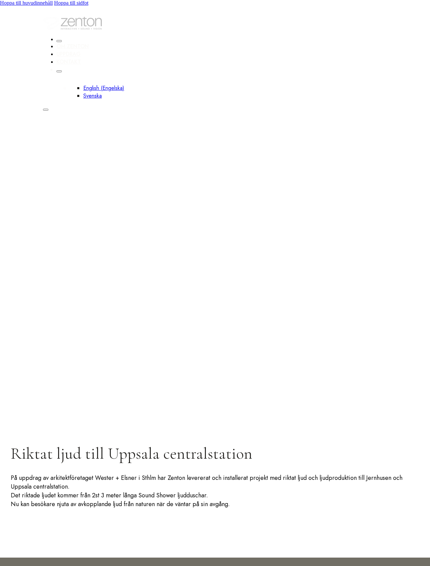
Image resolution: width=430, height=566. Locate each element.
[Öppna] (45, 110)
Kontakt (68, 62)
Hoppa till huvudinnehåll (26, 3)
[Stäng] (59, 41)
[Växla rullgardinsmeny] (59, 71)
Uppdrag (68, 54)
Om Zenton (72, 46)
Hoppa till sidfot (71, 3)
